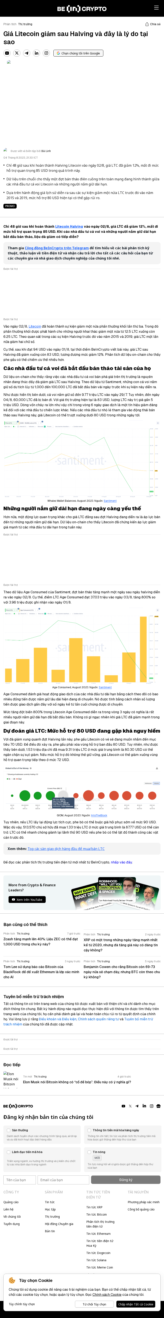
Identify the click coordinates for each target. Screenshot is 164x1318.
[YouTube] (7, 53)
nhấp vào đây (121, 862)
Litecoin (35, 326)
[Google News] (158, 1106)
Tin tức (50, 1202)
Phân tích (9, 24)
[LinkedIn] (36, 53)
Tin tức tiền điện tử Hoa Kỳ (99, 1243)
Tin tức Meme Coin (99, 1267)
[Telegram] (26, 53)
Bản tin (50, 1231)
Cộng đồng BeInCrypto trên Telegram (57, 248)
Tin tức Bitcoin (96, 1214)
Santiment (110, 501)
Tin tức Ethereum (98, 1234)
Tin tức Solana (96, 1260)
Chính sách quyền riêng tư (98, 1019)
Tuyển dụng (11, 1224)
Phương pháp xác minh (144, 1202)
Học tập (50, 1209)
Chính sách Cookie (107, 1294)
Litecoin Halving (69, 226)
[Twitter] (16, 53)
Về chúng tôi (12, 1216)
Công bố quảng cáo (141, 1209)
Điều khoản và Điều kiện (57, 1019)
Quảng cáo (11, 1202)
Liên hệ (8, 1209)
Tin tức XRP (94, 1207)
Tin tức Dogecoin (98, 1253)
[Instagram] (46, 53)
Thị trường (25, 24)
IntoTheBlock (99, 815)
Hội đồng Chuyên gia (59, 1224)
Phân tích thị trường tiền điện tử (100, 1224)
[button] (42, 1135)
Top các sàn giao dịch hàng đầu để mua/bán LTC (66, 848)
